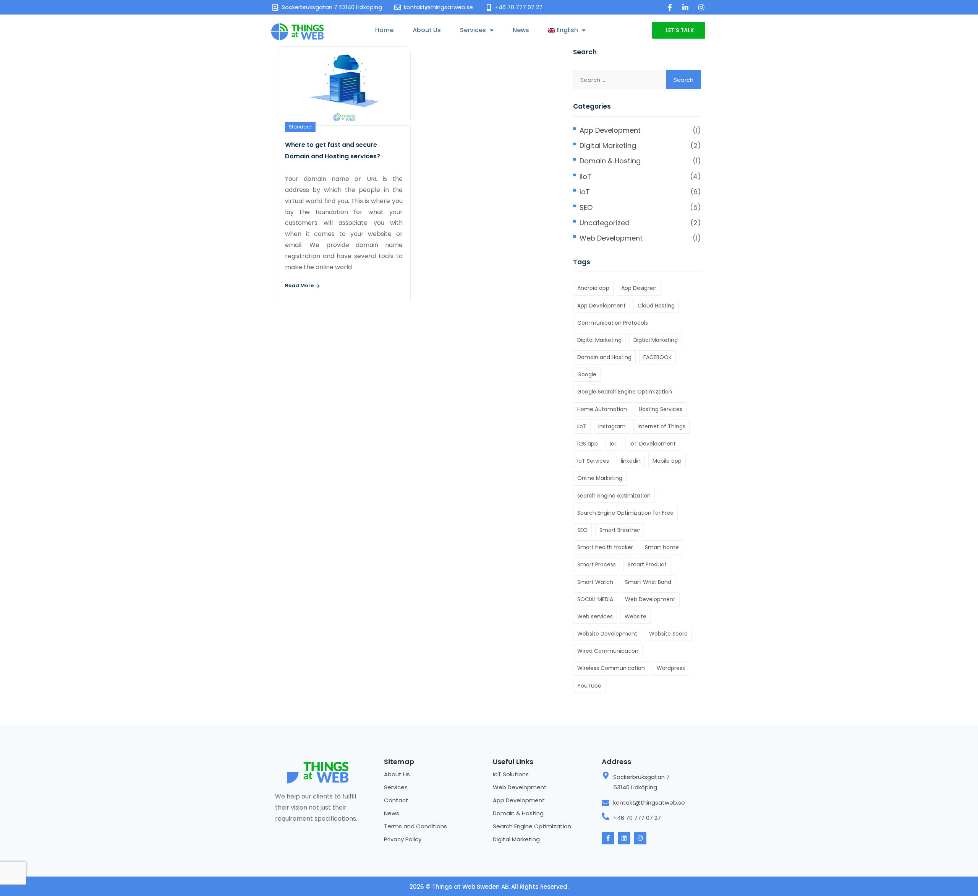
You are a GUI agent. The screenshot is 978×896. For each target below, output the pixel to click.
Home (384, 30)
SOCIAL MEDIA (595, 599)
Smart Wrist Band (648, 582)
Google (586, 374)
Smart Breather (619, 530)
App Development (610, 130)
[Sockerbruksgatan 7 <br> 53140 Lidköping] (605, 775)
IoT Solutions (511, 774)
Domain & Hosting (610, 161)
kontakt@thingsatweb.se (649, 802)
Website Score (668, 633)
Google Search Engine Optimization (624, 391)
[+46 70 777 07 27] (605, 816)
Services (473, 30)
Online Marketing (599, 478)
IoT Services (593, 461)
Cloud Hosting (656, 305)
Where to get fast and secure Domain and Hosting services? (332, 150)
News (521, 30)
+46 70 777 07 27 (637, 818)
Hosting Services (660, 409)
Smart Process (596, 564)
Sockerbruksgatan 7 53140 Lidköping (641, 782)
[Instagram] (640, 838)
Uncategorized (605, 223)
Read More (300, 285)
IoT (585, 192)
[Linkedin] (624, 838)
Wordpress (671, 668)
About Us (427, 30)
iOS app (587, 443)
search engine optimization (614, 495)
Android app (593, 288)
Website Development (607, 633)
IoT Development (653, 443)
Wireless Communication (611, 668)
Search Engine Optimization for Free (625, 513)
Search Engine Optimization (532, 826)
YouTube (589, 685)
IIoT (585, 176)
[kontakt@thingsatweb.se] (605, 803)
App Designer (638, 288)
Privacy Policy (402, 839)
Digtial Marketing (655, 340)
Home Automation (602, 409)
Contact (396, 800)
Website (635, 616)
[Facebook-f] (608, 838)
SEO (586, 207)
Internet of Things (661, 426)
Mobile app (667, 461)
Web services (595, 616)
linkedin (631, 461)
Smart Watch (595, 582)
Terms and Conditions (415, 826)
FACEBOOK (657, 357)
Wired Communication (607, 651)
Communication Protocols (612, 323)
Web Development (611, 238)
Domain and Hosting (604, 357)
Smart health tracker (605, 547)
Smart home (662, 547)
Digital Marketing (608, 145)
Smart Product (647, 564)
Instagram (612, 426)
